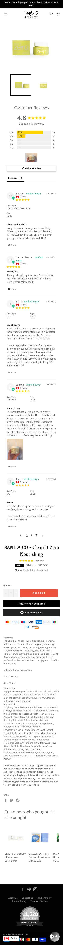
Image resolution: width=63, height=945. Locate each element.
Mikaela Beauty (21, 934)
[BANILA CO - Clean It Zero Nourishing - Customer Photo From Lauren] (31, 157)
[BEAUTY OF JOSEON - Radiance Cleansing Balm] (16, 837)
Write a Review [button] (33, 168)
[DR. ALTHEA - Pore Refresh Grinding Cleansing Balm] (40, 837)
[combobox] (11, 938)
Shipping (19, 570)
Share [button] (13, 245)
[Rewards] (55, 937)
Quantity (8, 585)
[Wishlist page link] (50, 14)
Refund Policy (19, 901)
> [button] (43, 535)
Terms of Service (39, 901)
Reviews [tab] (12, 178)
